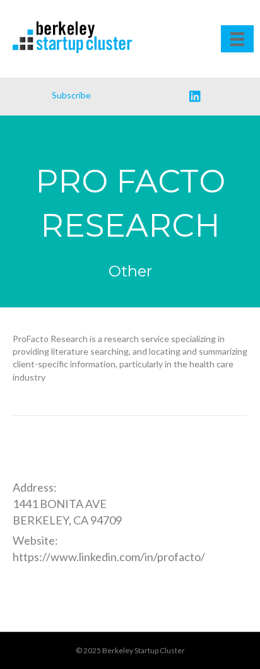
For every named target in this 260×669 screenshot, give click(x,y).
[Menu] (237, 38)
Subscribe (71, 95)
